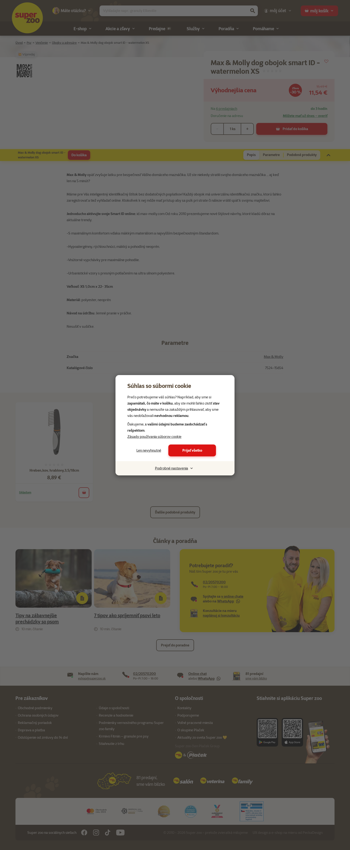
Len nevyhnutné (148, 450)
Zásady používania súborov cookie (154, 436)
